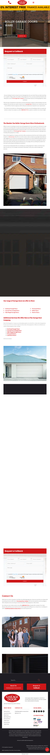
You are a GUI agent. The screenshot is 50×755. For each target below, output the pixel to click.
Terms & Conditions (17, 750)
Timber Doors (6, 720)
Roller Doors (6, 715)
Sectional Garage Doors (13, 329)
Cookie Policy (7, 750)
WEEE (3, 750)
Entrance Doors (7, 722)
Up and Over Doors (7, 713)
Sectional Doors (7, 711)
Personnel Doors (7, 718)
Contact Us (22, 36)
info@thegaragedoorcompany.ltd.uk (13, 687)
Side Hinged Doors (7, 716)
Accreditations (38, 715)
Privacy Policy (15, 74)
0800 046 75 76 (18, 713)
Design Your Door (11, 36)
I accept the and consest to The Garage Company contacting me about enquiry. (25, 74)
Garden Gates (6, 724)
